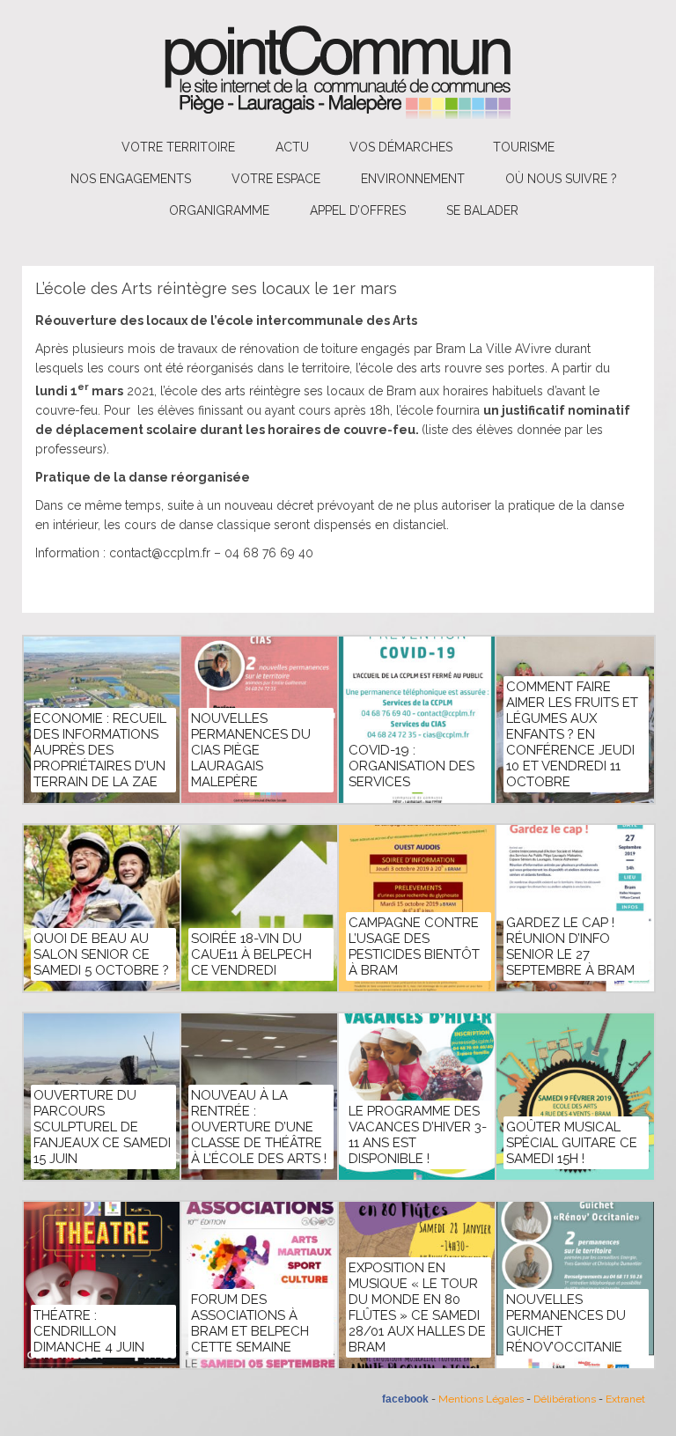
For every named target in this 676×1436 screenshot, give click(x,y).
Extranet (625, 1399)
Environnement (413, 179)
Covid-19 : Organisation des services (411, 766)
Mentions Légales (481, 1399)
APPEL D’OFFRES (358, 210)
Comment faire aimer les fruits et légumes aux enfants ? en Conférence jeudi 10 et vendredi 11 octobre (572, 734)
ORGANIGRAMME (219, 210)
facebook (405, 1399)
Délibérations (564, 1399)
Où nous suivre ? (561, 179)
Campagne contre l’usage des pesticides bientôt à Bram (414, 946)
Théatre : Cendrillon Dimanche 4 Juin (88, 1331)
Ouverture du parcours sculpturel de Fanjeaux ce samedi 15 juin (102, 1127)
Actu (292, 147)
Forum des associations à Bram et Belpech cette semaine (250, 1323)
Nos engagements (130, 179)
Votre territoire (178, 147)
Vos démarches (400, 147)
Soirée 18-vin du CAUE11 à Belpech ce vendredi (251, 954)
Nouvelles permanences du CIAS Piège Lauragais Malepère (251, 750)
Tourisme (524, 147)
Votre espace (275, 179)
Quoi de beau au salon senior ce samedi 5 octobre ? (101, 954)
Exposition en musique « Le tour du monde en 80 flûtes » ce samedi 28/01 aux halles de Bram (417, 1307)
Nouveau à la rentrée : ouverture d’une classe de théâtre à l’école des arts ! (259, 1127)
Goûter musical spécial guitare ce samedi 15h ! (571, 1143)
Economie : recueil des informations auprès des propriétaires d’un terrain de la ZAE (99, 750)
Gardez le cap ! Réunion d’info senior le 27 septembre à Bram (570, 946)
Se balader (482, 210)
